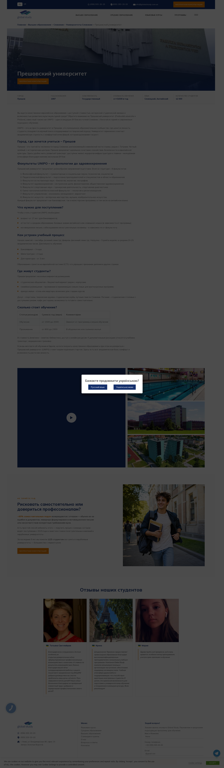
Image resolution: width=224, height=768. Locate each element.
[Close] (140, 377)
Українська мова (124, 387)
